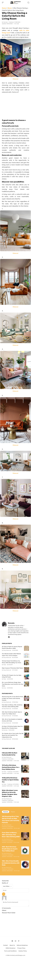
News (10, 8)
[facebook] (9, 637)
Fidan (4, 771)
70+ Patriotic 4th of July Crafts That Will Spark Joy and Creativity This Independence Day (12, 735)
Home (4, 8)
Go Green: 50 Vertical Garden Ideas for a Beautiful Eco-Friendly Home (12, 727)
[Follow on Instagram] (15, 941)
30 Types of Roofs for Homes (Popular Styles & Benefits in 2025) (12, 647)
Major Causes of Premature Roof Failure (12, 668)
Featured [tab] (5, 811)
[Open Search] (28, 2)
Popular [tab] (13, 811)
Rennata (5, 22)
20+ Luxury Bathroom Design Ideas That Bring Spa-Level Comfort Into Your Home (12, 684)
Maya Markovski (7, 757)
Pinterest (15, 79)
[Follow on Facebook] (12, 941)
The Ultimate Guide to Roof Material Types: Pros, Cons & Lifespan (11, 654)
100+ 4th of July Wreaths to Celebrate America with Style (12, 720)
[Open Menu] (2, 2)
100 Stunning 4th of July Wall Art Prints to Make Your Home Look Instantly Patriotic (12, 698)
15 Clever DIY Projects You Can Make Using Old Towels (11, 676)
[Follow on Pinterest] (18, 941)
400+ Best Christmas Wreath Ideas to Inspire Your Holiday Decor (12, 712)
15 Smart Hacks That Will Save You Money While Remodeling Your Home (11, 661)
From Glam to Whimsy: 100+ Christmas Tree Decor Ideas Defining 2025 (12, 705)
